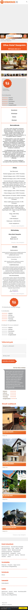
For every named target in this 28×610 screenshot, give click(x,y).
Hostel (11, 591)
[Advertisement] (14, 19)
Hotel (15, 591)
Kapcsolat (4, 602)
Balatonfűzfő (5, 553)
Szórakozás (5, 572)
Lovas (19, 553)
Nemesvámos (6, 546)
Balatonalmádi (16, 550)
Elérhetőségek (14, 113)
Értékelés (14, 117)
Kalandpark (5, 583)
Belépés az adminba (7, 604)
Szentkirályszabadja (17, 546)
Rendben (23, 608)
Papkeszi (4, 555)
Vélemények (14, 120)
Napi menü (16, 565)
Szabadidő (5, 580)
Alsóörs (4, 556)
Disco (3, 574)
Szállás (4, 588)
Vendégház (10, 593)
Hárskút (22, 555)
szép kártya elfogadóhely (9, 566)
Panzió (4, 593)
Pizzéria (10, 565)
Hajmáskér (16, 551)
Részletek (9, 608)
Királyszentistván (7, 551)
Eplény (17, 555)
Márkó (17, 548)
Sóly (21, 548)
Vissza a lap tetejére (19, 535)
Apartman (5, 591)
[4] (6, 97)
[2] (3, 97)
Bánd (9, 550)
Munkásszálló (22, 591)
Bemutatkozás (14, 110)
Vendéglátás (6, 562)
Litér (12, 548)
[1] (2, 97)
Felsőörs (4, 550)
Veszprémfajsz (6, 548)
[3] (4, 97)
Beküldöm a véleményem (8, 361)
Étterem (4, 565)
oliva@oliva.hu (15, 291)
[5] (7, 97)
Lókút (9, 556)
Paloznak (11, 555)
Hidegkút (13, 553)
